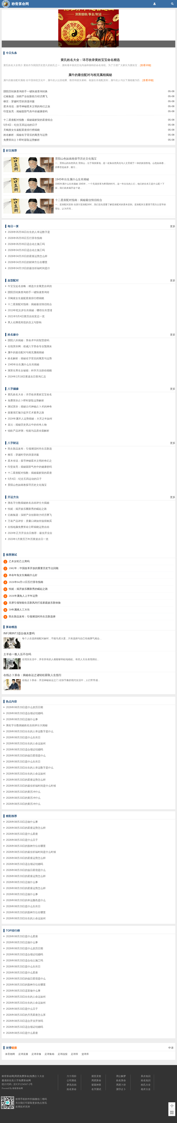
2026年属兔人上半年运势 (23, 595)
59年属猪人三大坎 (19, 609)
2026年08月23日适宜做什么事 (23, 990)
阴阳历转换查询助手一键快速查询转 (28, 292)
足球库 (74, 1054)
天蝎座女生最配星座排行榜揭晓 (21, 129)
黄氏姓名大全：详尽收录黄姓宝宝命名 (30, 394)
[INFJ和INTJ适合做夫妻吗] (12, 647)
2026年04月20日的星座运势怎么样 (27, 256)
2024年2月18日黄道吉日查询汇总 (27, 376)
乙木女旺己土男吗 (19, 561)
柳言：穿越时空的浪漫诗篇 (19, 101)
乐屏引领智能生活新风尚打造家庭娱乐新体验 (35, 602)
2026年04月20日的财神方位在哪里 (27, 262)
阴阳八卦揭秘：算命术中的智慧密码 (28, 340)
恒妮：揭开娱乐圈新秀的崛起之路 (27, 508)
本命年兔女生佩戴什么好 (23, 575)
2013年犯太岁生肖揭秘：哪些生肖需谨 (30, 310)
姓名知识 (146, 1080)
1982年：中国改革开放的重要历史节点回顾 (33, 568)
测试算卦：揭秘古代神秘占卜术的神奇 (30, 406)
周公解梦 (121, 1076)
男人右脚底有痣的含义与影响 (24, 322)
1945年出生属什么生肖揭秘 (72, 179)
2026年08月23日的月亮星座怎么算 (26, 1014)
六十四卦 (71, 1076)
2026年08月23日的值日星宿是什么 (26, 755)
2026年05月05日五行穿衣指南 (25, 238)
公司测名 (71, 1080)
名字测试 (96, 1089)
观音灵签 (96, 1076)
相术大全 (146, 1089)
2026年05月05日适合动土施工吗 (26, 244)
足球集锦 (49, 1054)
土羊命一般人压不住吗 (17, 654)
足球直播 (23, 1054)
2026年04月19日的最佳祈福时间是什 (29, 268)
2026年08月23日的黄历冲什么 (23, 791)
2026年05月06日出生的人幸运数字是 (29, 231)
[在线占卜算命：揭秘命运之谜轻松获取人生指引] (12, 689)
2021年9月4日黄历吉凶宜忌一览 (26, 316)
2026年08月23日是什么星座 (22, 833)
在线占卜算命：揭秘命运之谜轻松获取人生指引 (32, 675)
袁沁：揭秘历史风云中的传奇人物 (27, 424)
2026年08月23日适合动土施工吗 (24, 960)
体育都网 (10, 1054)
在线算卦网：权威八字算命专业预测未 (30, 346)
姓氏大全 (146, 1084)
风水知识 (146, 1076)
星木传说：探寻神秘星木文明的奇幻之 (30, 460)
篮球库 (85, 1054)
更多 (172, 226)
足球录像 (36, 1054)
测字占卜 (121, 1089)
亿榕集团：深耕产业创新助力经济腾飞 (25, 96)
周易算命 (96, 1080)
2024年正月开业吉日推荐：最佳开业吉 (30, 532)
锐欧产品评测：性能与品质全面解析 (28, 430)
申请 (171, 1047)
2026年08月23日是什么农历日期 (24, 707)
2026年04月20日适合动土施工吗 (26, 250)
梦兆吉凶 (71, 1084)
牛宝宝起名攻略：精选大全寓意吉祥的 (30, 286)
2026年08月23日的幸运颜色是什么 (26, 900)
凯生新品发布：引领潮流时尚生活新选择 (32, 616)
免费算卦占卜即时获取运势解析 (21, 139)
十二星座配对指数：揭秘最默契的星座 (30, 472)
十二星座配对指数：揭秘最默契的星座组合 (28, 119)
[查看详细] (145, 65)
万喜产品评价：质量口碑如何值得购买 (30, 520)
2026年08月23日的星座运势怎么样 (26, 779)
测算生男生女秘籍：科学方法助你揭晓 (30, 370)
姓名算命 (71, 1089)
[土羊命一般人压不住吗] (12, 668)
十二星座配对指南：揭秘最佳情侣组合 (78, 200)
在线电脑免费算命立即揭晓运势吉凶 (28, 526)
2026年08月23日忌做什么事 (22, 719)
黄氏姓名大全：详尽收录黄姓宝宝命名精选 (90, 60)
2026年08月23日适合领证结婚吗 (24, 713)
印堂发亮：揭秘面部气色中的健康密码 (25, 111)
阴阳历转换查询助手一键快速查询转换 (25, 91)
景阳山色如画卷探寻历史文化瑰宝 (76, 158)
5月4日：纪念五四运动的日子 (20, 124)
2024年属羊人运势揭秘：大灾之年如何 (30, 418)
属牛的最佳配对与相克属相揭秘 (90, 75)
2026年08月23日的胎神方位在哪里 (26, 845)
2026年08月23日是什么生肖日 (23, 737)
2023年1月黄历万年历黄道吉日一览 (28, 539)
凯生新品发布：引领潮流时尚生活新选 (30, 448)
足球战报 (62, 1054)
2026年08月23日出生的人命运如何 (26, 743)
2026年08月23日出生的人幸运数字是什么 (29, 731)
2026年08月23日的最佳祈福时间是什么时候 (31, 785)
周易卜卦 (121, 1084)
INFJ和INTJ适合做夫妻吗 (19, 633)
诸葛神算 (96, 1084)
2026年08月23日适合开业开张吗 (24, 1020)
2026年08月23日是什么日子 (22, 839)
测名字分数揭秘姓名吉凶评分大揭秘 (28, 502)
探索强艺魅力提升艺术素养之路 (26, 412)
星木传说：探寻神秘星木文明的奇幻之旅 (26, 106)
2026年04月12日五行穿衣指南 (26, 582)
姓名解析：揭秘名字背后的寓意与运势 (25, 134)
